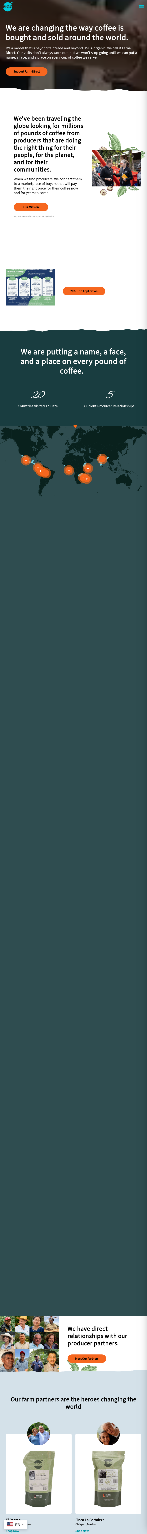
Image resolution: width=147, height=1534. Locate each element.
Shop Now (12, 1531)
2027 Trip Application (84, 291)
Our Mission (31, 207)
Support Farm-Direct (26, 71)
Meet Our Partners (87, 1359)
